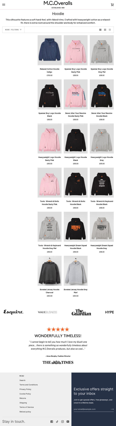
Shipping (23, 402)
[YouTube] (68, 421)
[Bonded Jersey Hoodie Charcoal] (50, 271)
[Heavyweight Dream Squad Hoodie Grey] (102, 227)
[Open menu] (6, 4)
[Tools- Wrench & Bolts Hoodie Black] (76, 183)
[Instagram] (62, 421)
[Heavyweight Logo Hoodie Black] (76, 138)
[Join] (110, 409)
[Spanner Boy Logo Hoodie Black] (50, 94)
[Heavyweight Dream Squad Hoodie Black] (76, 227)
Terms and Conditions (29, 384)
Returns (23, 398)
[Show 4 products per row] (111, 30)
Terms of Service (27, 407)
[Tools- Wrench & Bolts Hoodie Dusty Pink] (50, 183)
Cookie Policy (25, 393)
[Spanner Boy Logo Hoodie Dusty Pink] (76, 50)
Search (22, 380)
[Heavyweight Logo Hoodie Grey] (102, 138)
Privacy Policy (25, 389)
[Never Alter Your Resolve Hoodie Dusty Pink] (76, 94)
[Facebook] (52, 421)
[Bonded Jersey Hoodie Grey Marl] (76, 271)
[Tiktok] (57, 421)
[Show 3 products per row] (105, 30)
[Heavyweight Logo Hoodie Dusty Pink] (50, 138)
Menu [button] (22, 376)
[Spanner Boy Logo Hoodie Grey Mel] (102, 50)
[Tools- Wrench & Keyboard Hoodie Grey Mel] (50, 227)
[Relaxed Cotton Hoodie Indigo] (50, 50)
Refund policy (25, 411)
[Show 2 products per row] (100, 30)
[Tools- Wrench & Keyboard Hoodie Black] (102, 183)
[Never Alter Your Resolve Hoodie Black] (102, 94)
